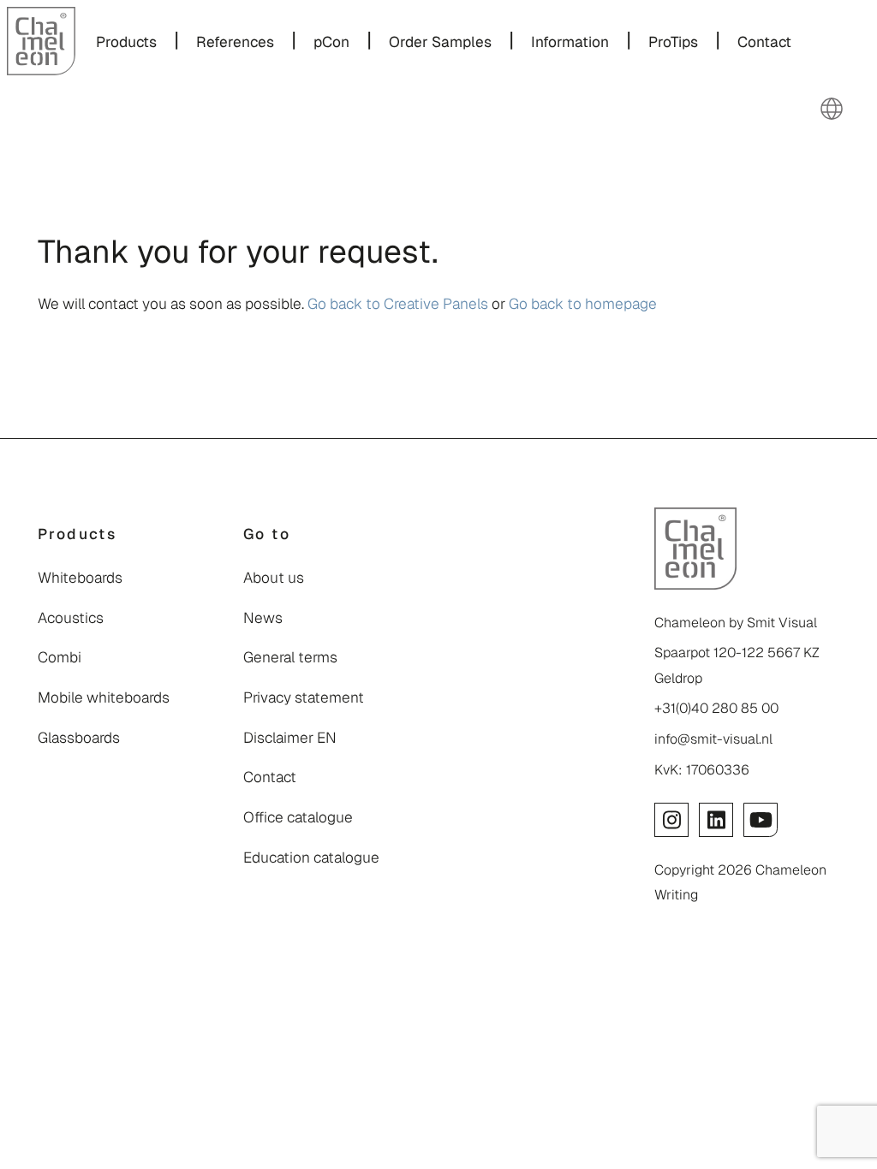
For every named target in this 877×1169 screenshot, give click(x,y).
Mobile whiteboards (104, 697)
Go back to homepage (583, 303)
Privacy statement (303, 697)
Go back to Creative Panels (397, 303)
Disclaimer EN (290, 737)
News (263, 617)
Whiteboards (80, 577)
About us (273, 577)
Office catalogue (298, 817)
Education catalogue (311, 857)
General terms (290, 657)
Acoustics (71, 617)
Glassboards (79, 737)
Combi (59, 657)
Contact (269, 777)
